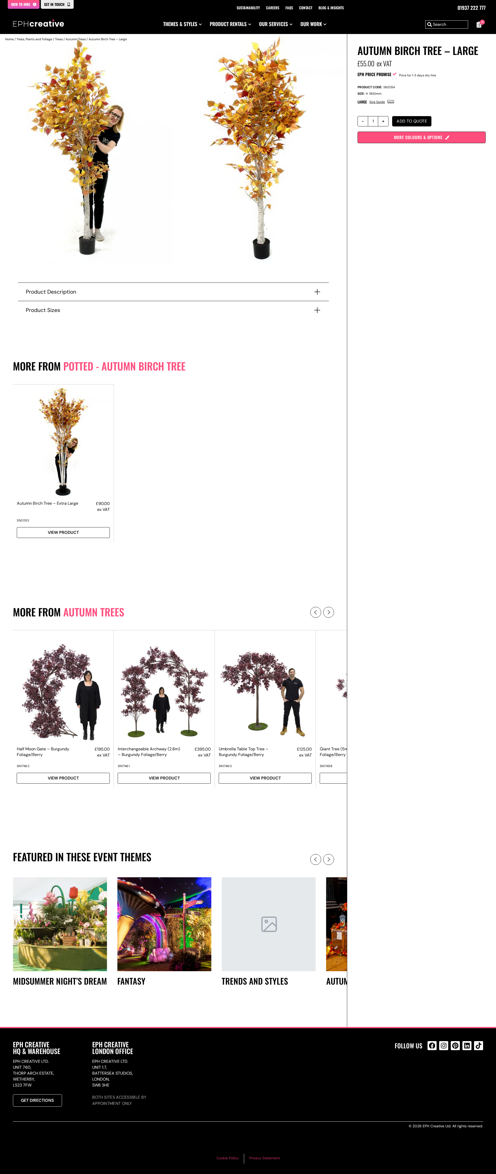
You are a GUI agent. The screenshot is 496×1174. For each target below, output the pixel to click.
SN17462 (23, 766)
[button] (315, 612)
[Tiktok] (478, 1045)
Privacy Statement (264, 1158)
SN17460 (225, 766)
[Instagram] (443, 1045)
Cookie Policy (227, 1158)
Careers (272, 7)
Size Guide (377, 102)
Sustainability (248, 7)
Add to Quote (412, 121)
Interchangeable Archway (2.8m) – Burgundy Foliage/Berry (149, 751)
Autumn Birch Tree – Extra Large (47, 503)
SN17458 (326, 766)
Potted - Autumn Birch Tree (124, 365)
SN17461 (124, 766)
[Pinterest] (455, 1045)
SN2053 (23, 520)
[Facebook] (432, 1045)
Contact (305, 7)
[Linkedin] (466, 1045)
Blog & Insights (331, 7)
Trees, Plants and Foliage (34, 39)
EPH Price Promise (374, 74)
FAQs (289, 7)
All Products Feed (433, 1067)
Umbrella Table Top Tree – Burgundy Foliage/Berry (243, 751)
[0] (478, 24)
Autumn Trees (76, 39)
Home (9, 39)
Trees (59, 39)
